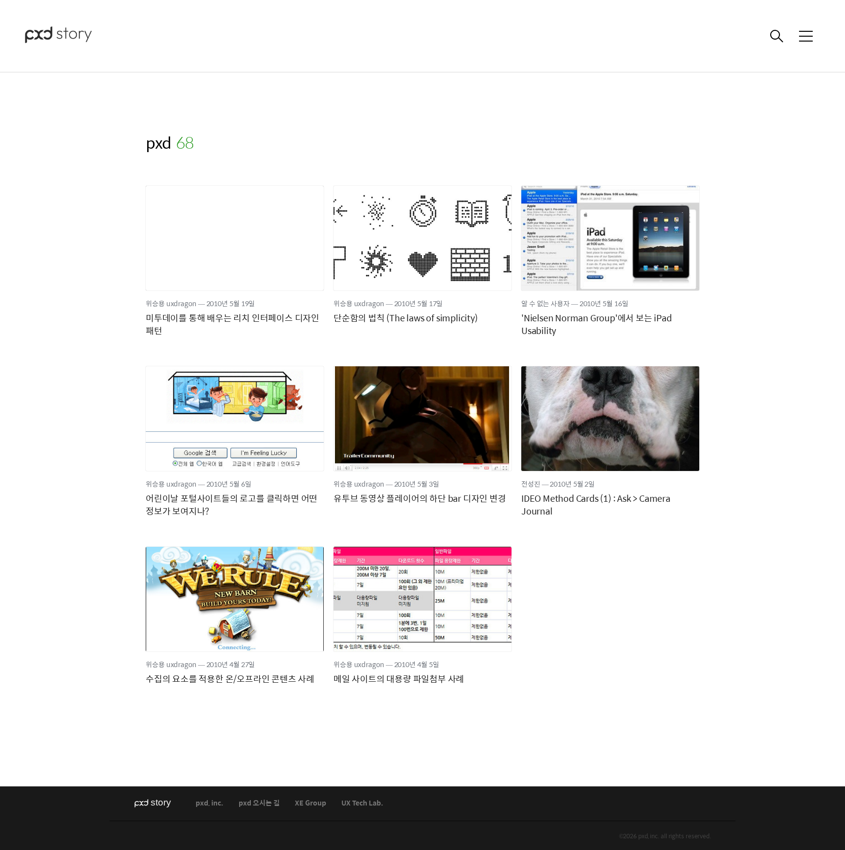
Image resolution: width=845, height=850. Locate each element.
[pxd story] (73, 36)
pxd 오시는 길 (259, 803)
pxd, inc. (209, 803)
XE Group (310, 803)
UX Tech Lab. (362, 803)
